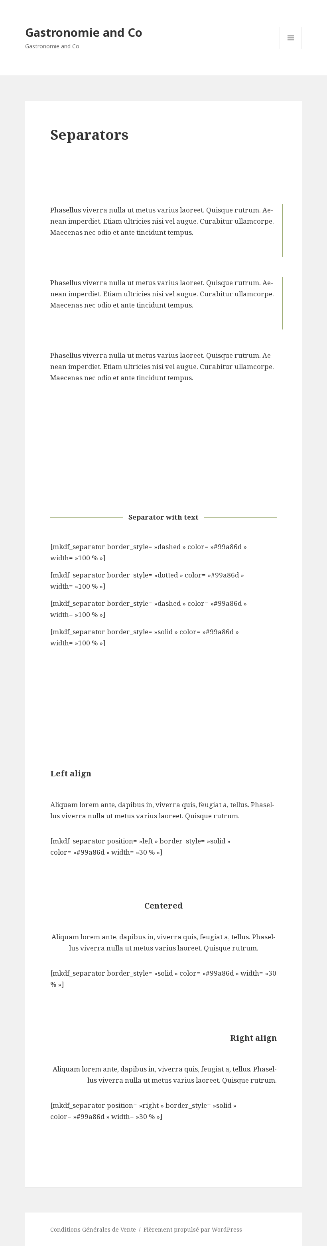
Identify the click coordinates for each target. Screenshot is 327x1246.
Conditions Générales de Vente (93, 1229)
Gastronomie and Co (83, 32)
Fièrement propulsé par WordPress (193, 1229)
